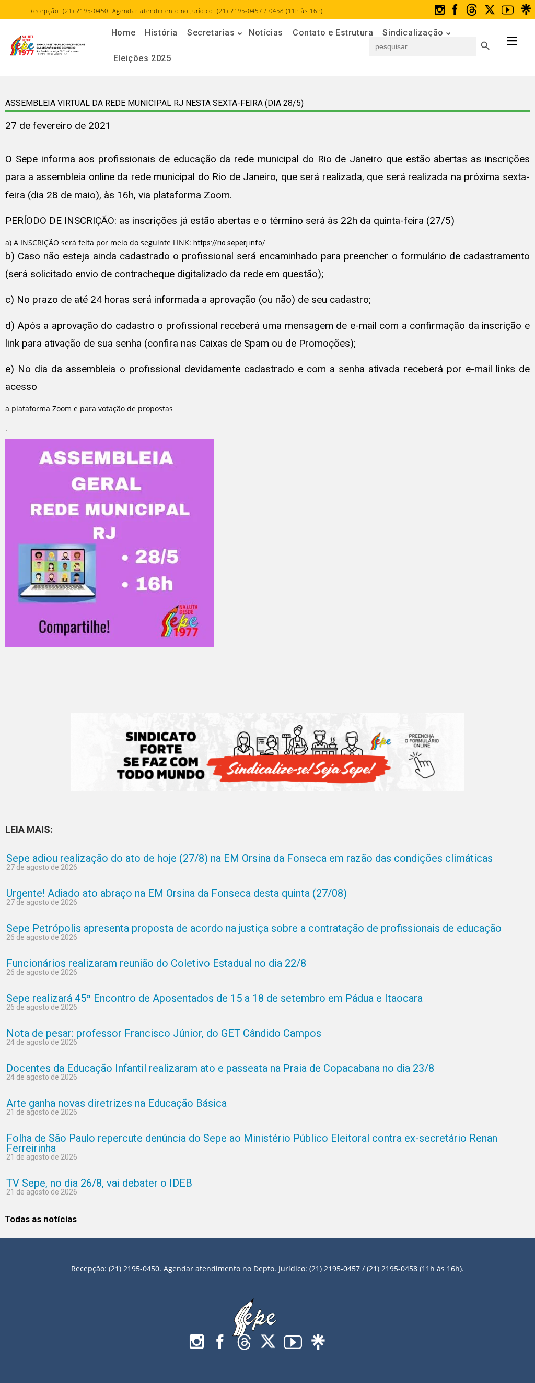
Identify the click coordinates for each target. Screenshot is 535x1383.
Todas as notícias (41, 1219)
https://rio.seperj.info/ (229, 243)
